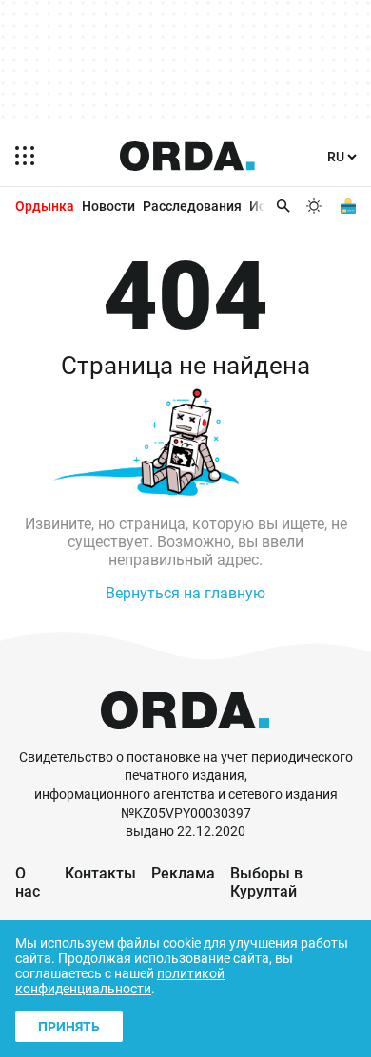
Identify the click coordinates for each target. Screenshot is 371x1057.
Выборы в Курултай (266, 882)
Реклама (183, 873)
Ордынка (44, 206)
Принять (69, 1026)
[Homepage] (187, 156)
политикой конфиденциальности (120, 981)
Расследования (192, 206)
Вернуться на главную (185, 593)
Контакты (100, 873)
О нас (27, 882)
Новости (108, 206)
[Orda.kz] (185, 739)
